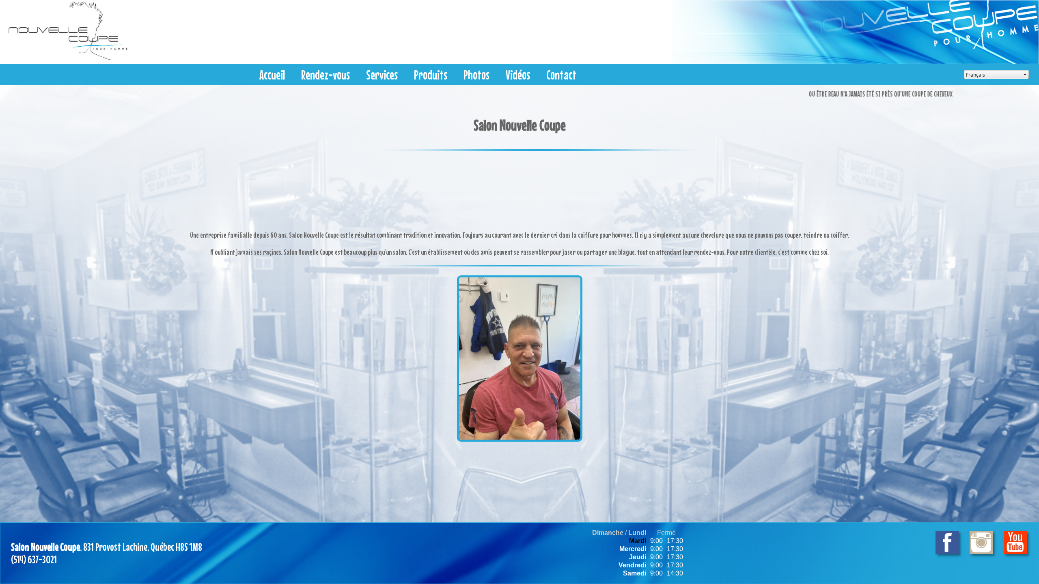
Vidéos (518, 74)
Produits (430, 74)
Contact (561, 74)
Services (382, 74)
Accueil (272, 74)
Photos (476, 74)
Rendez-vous (325, 74)
